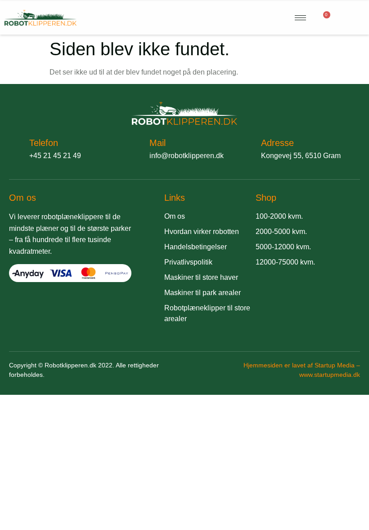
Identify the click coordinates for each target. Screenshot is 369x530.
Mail (157, 143)
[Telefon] (14, 147)
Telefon (43, 143)
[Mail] (134, 147)
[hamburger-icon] (300, 18)
